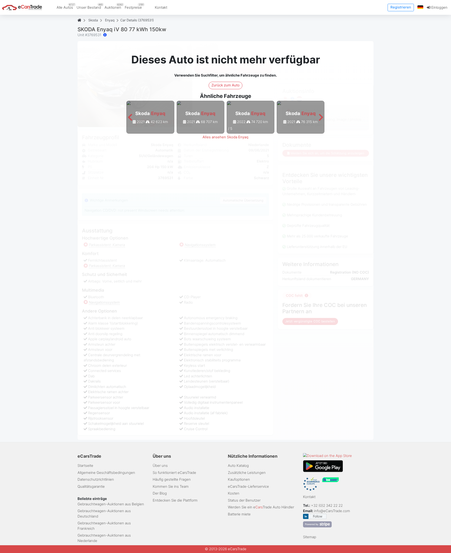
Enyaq (109, 20)
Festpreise (134, 6)
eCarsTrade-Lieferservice (248, 486)
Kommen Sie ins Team (171, 486)
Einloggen (438, 7)
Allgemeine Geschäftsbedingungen (106, 472)
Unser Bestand (90, 6)
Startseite (85, 465)
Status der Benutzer (244, 500)
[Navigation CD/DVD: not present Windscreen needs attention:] (105, 35)
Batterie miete (239, 514)
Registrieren (400, 7)
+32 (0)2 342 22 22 (327, 505)
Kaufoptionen (239, 479)
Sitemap (309, 537)
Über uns (160, 465)
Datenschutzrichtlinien (96, 479)
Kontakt (161, 7)
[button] (420, 7)
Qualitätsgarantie (91, 486)
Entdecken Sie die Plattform (175, 500)
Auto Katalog (238, 465)
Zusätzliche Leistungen (247, 472)
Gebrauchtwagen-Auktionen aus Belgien (111, 504)
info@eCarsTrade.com (332, 511)
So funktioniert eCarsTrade (174, 472)
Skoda (93, 20)
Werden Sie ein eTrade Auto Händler (261, 507)
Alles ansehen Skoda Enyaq (225, 137)
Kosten (233, 493)
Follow (317, 516)
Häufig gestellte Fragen (172, 479)
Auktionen (114, 6)
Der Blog (160, 493)
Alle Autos (66, 6)
